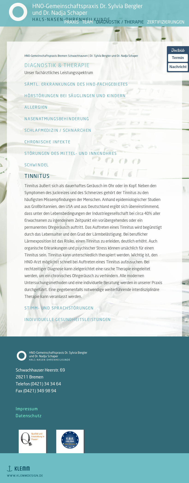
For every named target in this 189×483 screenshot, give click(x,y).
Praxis (71, 21)
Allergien (36, 107)
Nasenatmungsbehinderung (56, 118)
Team (87, 21)
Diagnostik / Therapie (120, 21)
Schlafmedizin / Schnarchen (58, 130)
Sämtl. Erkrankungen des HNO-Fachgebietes (76, 84)
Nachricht (177, 67)
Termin (178, 58)
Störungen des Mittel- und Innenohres (70, 153)
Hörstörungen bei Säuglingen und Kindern (75, 95)
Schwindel (36, 164)
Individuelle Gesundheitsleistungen (67, 319)
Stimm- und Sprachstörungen (59, 308)
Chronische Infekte (47, 141)
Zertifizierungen (165, 21)
